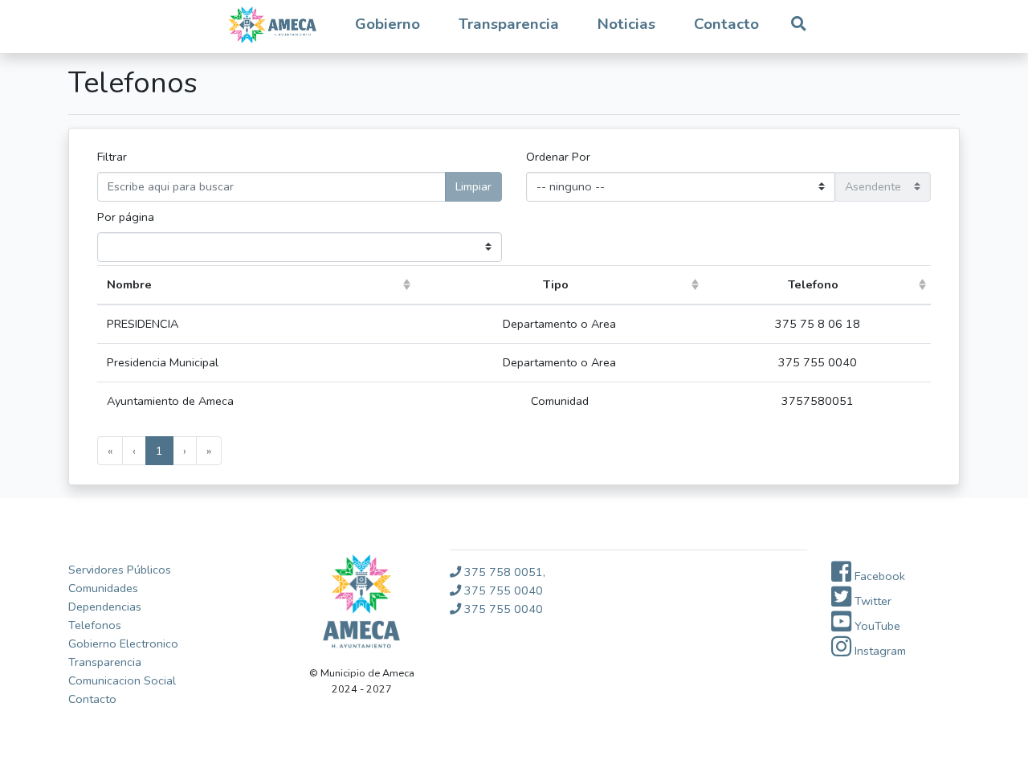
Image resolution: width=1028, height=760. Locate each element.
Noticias (626, 24)
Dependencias (104, 607)
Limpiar (473, 186)
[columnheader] (256, 284)
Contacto (726, 24)
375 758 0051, (503, 572)
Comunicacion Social (122, 680)
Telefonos (94, 625)
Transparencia (104, 662)
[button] (387, 24)
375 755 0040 (502, 590)
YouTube (875, 626)
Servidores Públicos (119, 570)
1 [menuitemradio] (159, 451)
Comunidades (103, 588)
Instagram (878, 651)
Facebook (878, 576)
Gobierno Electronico (123, 643)
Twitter (871, 601)
